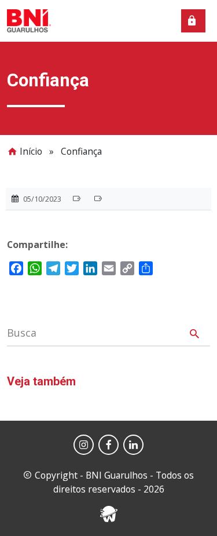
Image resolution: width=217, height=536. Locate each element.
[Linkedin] (133, 445)
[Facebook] (108, 445)
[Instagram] (83, 445)
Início (31, 151)
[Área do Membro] (193, 20)
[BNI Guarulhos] (29, 20)
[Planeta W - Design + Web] (108, 513)
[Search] (194, 336)
